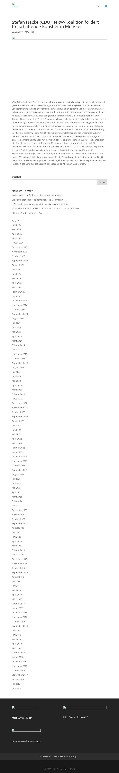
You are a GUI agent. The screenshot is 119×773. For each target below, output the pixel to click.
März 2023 (17, 389)
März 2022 (17, 443)
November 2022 (19, 407)
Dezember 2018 (19, 612)
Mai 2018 (16, 639)
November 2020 (19, 514)
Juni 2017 (16, 688)
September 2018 (20, 626)
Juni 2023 (16, 376)
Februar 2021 (18, 501)
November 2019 (19, 563)
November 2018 (19, 617)
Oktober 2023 (18, 358)
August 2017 (18, 679)
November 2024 (19, 305)
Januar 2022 (18, 452)
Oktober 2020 (18, 519)
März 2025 (17, 287)
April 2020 (17, 541)
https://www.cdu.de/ (22, 717)
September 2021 (20, 470)
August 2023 (18, 367)
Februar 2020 (18, 550)
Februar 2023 (18, 394)
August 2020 (18, 527)
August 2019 (18, 577)
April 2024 (17, 336)
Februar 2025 (18, 291)
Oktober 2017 (18, 670)
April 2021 (17, 492)
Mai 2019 (16, 590)
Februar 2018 (18, 652)
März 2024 (17, 340)
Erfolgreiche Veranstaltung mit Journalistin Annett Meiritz (40, 204)
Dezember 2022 (19, 403)
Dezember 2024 (19, 300)
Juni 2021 (16, 483)
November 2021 (19, 461)
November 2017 (19, 666)
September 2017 (20, 674)
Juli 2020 (16, 532)
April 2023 (17, 385)
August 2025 (18, 265)
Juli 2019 (16, 581)
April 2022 (17, 438)
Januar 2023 (18, 398)
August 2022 (18, 421)
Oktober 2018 (18, 621)
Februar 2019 (18, 603)
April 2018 (17, 643)
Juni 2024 (16, 327)
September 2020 (20, 523)
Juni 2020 (16, 536)
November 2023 (19, 354)
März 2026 (17, 238)
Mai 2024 (16, 331)
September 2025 (20, 260)
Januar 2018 (18, 657)
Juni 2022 (16, 430)
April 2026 (17, 233)
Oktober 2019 (18, 568)
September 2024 (20, 314)
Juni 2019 (16, 585)
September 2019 (20, 572)
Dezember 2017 (19, 661)
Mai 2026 (16, 229)
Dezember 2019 (19, 559)
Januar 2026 (18, 242)
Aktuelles (29, 31)
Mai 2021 (16, 487)
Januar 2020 (18, 554)
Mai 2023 (16, 380)
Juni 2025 (16, 274)
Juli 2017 (16, 683)
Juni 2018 (16, 634)
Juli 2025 (16, 269)
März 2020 (17, 545)
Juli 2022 (16, 425)
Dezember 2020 (19, 510)
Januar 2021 (18, 505)
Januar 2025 (18, 296)
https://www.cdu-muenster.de (26, 741)
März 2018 (17, 648)
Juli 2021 (16, 478)
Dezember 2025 (19, 247)
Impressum (45, 756)
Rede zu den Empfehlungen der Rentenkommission (37, 195)
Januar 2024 (18, 349)
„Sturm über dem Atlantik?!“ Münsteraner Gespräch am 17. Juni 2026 (45, 208)
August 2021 (18, 474)
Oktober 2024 (18, 309)
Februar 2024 (18, 345)
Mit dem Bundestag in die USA (27, 213)
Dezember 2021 (19, 456)
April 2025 (17, 282)
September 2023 (20, 363)
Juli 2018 (16, 630)
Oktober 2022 (18, 412)
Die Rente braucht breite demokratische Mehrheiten (37, 199)
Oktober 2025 (18, 256)
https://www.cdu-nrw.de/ (75, 717)
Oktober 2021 (18, 465)
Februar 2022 (18, 447)
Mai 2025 (16, 278)
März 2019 (17, 599)
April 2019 (17, 594)
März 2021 (17, 496)
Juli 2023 (16, 372)
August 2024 (18, 318)
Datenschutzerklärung (65, 756)
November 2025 (19, 251)
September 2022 (20, 416)
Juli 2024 (16, 322)
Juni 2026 (16, 225)
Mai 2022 (16, 434)
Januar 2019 (18, 608)
